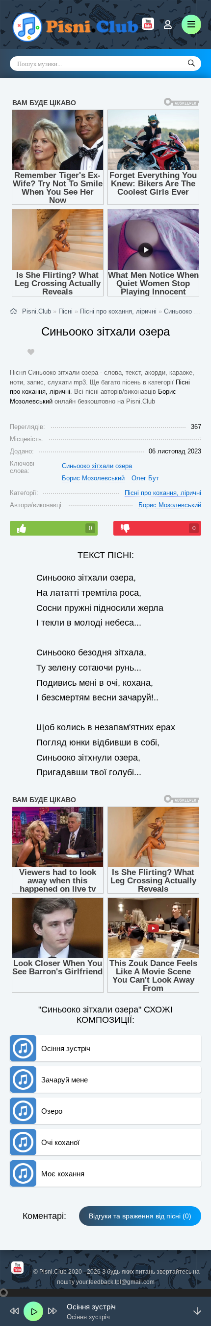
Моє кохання (62, 1173)
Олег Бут (145, 478)
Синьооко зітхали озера (97, 466)
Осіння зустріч (65, 1048)
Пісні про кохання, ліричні (163, 492)
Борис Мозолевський (93, 478)
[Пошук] (191, 63)
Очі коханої (60, 1142)
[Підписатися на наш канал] (148, 27)
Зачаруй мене (64, 1080)
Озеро (51, 1111)
